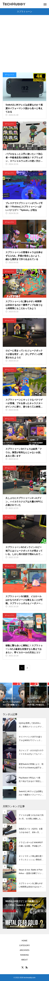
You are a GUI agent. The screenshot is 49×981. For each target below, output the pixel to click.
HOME (24, 940)
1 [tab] (18, 925)
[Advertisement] (24, 46)
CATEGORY (24, 945)
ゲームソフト (9, 124)
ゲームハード (9, 75)
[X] (22, 967)
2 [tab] (21, 925)
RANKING (24, 955)
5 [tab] (28, 925)
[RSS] (26, 967)
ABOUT (24, 960)
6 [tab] (31, 925)
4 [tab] (26, 925)
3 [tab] (23, 925)
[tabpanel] (24, 913)
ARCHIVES (24, 950)
